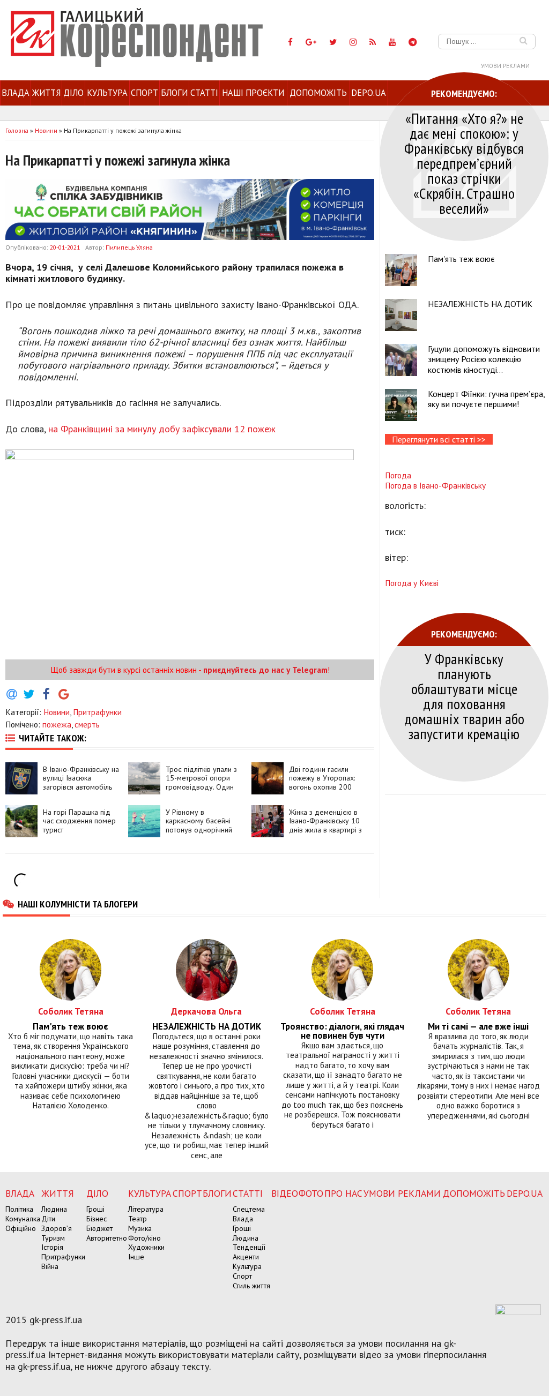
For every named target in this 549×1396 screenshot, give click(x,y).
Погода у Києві (412, 582)
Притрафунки (97, 712)
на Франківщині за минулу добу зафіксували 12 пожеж (162, 429)
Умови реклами (505, 66)
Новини (56, 712)
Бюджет (99, 1228)
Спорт (144, 93)
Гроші (95, 1209)
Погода (398, 475)
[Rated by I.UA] (518, 1312)
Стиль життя (251, 1285)
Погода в (435, 485)
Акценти (246, 1257)
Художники (146, 1247)
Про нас (343, 1193)
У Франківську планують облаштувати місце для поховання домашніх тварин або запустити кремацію (464, 696)
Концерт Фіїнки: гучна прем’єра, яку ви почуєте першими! (486, 398)
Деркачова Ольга (206, 1011)
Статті (204, 93)
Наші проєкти (253, 93)
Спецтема (249, 1209)
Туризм (53, 1238)
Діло (73, 93)
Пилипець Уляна (129, 247)
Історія (52, 1247)
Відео (284, 1193)
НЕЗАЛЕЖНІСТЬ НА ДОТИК (480, 303)
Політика (19, 1209)
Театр (137, 1219)
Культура (107, 93)
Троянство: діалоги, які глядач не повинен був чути (342, 1031)
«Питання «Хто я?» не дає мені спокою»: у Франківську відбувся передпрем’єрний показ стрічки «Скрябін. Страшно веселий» (464, 163)
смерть (87, 724)
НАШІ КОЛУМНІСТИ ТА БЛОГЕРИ (78, 903)
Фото (311, 1193)
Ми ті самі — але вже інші (478, 1026)
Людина (54, 1209)
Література (146, 1209)
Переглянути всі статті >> (439, 439)
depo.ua (368, 93)
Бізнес (96, 1219)
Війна (49, 1266)
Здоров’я (56, 1228)
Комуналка (22, 1219)
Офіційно (20, 1228)
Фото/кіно (144, 1238)
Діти (48, 1219)
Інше (136, 1257)
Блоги (174, 93)
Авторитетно (106, 1238)
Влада (15, 93)
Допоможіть (318, 93)
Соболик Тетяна (70, 1011)
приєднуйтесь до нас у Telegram (265, 669)
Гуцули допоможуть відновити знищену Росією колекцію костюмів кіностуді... (484, 358)
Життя (46, 93)
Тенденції (249, 1247)
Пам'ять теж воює (461, 258)
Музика (140, 1228)
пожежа (56, 724)
